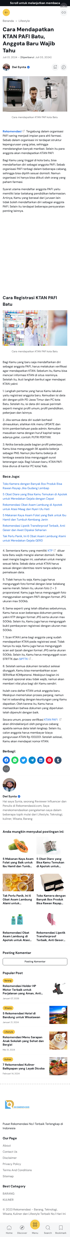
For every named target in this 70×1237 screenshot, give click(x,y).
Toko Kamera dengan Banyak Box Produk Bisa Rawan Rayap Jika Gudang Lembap (51, 899)
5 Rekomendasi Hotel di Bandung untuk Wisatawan (21, 1015)
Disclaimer (10, 1158)
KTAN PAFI (51, 720)
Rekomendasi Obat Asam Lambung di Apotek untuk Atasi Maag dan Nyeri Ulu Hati (16, 936)
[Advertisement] (35, 252)
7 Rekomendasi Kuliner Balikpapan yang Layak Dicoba (24, 1066)
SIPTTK (23, 659)
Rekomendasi (12, 131)
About (7, 1145)
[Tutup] (63, 6)
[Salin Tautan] (63, 12)
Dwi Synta (10, 796)
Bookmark (60, 1232)
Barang (7, 980)
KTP (50, 551)
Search (48, 1232)
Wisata (8, 1008)
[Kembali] (6, 12)
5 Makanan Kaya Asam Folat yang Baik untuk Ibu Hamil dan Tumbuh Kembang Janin (18, 862)
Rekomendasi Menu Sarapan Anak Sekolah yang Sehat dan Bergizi (23, 1041)
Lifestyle (8, 1031)
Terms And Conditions (17, 1170)
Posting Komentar (35, 961)
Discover (22, 1232)
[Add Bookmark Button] (55, 67)
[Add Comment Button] (63, 67)
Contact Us (10, 1152)
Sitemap (8, 1176)
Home (9, 1232)
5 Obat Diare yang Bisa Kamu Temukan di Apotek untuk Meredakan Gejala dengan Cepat (50, 862)
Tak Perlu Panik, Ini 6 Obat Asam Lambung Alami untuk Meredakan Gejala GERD (17, 899)
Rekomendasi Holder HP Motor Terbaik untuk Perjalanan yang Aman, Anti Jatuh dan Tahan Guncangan (23, 989)
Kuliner (7, 1059)
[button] (6, 760)
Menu (35, 1232)
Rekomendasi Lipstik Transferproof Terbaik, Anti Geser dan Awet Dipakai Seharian (50, 936)
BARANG (8, 1193)
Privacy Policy (12, 1164)
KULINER (8, 1200)
